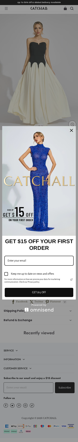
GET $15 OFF (39, 292)
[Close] (71, 130)
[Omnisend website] (39, 308)
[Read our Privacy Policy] (71, 279)
